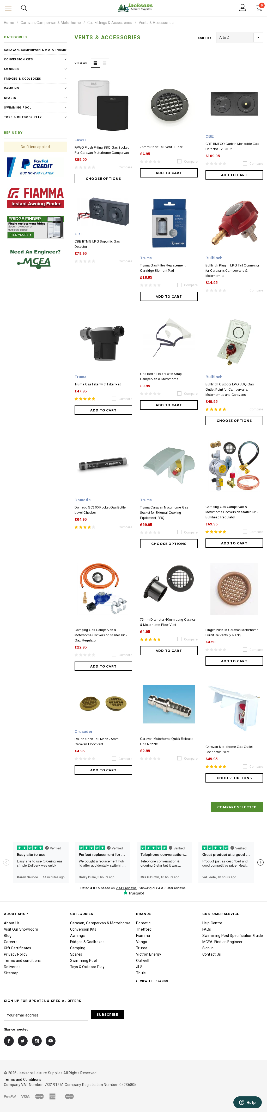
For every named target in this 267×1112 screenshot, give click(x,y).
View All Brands (153, 981)
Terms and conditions (22, 960)
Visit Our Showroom (21, 929)
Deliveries (12, 967)
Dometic (143, 923)
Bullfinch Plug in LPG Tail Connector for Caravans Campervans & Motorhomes (232, 271)
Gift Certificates (17, 948)
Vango (141, 942)
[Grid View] (95, 63)
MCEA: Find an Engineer (222, 942)
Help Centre (212, 923)
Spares (10, 98)
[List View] (104, 63)
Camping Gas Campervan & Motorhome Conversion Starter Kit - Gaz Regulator (101, 635)
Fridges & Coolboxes (22, 78)
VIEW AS (81, 63)
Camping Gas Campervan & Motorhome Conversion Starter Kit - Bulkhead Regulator (231, 512)
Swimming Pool (17, 107)
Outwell (142, 960)
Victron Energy (148, 954)
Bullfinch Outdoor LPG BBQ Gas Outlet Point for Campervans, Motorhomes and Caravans (229, 390)
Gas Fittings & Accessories (109, 23)
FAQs (206, 929)
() (262, 6)
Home (9, 23)
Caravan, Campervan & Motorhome (51, 23)
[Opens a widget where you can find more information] (247, 1102)
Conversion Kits (18, 59)
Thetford (143, 929)
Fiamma (143, 935)
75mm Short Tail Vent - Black (161, 147)
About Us (12, 923)
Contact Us (211, 954)
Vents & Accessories (156, 23)
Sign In (208, 948)
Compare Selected (237, 807)
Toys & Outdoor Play (23, 117)
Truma (141, 948)
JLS (139, 967)
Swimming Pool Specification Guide (232, 935)
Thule (141, 973)
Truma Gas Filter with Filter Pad (98, 384)
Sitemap (11, 973)
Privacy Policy (15, 954)
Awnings (11, 69)
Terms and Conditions (22, 1079)
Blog (7, 935)
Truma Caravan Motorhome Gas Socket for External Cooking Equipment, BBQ (164, 513)
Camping (11, 88)
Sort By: (205, 38)
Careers (10, 942)
